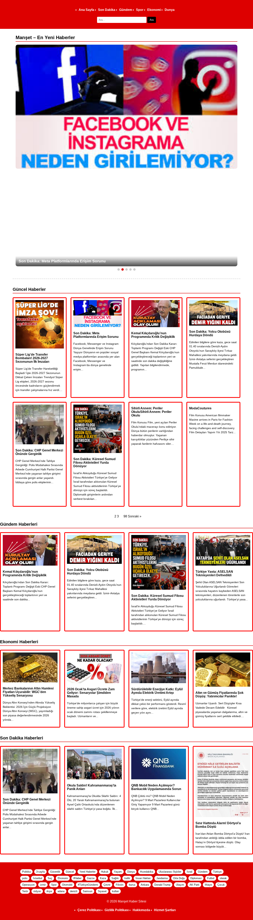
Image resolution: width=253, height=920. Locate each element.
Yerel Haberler (87, 871)
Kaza (103, 878)
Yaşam (118, 871)
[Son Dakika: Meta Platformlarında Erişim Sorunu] (126, 107)
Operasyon (28, 884)
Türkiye (217, 871)
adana (61, 891)
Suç (50, 878)
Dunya (170, 9)
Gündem (125, 9)
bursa (132, 884)
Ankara (145, 884)
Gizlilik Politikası (117, 910)
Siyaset (102, 891)
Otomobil (67, 884)
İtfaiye (208, 884)
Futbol (210, 878)
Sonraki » (134, 516)
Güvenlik (55, 871)
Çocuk (221, 884)
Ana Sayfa (86, 9)
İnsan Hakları (143, 878)
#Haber (77, 878)
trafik (127, 878)
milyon (37, 891)
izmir (43, 884)
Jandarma (162, 878)
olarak (223, 878)
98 (125, 516)
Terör (25, 891)
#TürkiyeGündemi (88, 884)
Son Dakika (106, 9)
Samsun (87, 891)
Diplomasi (196, 878)
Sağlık (115, 878)
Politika (26, 871)
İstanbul (37, 878)
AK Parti (194, 884)
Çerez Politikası (89, 910)
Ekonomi (154, 9)
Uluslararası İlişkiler (170, 871)
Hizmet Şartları (165, 910)
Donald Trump (162, 884)
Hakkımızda (141, 910)
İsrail (189, 871)
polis (24, 878)
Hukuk (104, 871)
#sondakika (146, 871)
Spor (139, 9)
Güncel (70, 871)
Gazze (90, 878)
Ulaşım (180, 884)
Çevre (107, 884)
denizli (73, 891)
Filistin (119, 884)
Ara (152, 19)
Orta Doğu (179, 878)
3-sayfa (40, 871)
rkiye (49, 891)
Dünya (131, 871)
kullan (115, 891)
